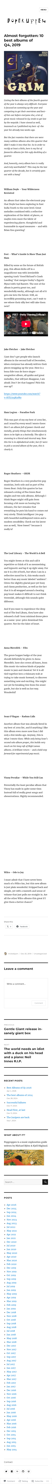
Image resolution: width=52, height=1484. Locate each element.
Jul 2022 (11, 1227)
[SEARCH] (45, 1182)
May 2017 (12, 1371)
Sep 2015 (11, 1438)
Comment (39, 1003)
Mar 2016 (12, 1423)
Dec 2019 (11, 1268)
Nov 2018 (11, 1316)
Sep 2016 (11, 1401)
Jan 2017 (11, 1386)
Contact (8, 1462)
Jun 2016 (11, 1412)
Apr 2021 (11, 1234)
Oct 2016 (11, 1397)
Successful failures (16, 1102)
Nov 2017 (11, 1349)
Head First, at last (16, 1110)
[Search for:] (23, 1182)
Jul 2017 (11, 1364)
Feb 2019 (11, 1305)
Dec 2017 (11, 1345)
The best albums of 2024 (20, 1095)
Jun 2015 (11, 1446)
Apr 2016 (11, 1420)
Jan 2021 (11, 1238)
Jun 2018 (11, 1334)
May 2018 (12, 1338)
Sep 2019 (11, 1279)
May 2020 (12, 1253)
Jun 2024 (11, 1216)
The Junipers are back (18, 1117)
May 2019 (12, 1293)
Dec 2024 (11, 1208)
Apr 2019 (11, 1297)
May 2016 (12, 1416)
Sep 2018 (11, 1323)
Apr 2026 (11, 1204)
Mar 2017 (11, 1379)
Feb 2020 (11, 1264)
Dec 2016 (11, 1390)
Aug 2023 (12, 1223)
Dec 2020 (11, 1242)
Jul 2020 (11, 1245)
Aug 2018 (11, 1327)
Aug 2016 (11, 1405)
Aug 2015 (11, 1442)
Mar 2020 (12, 1260)
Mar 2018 (11, 1342)
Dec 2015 (11, 1431)
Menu (44, 10)
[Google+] (17, 1471)
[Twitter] (6, 1471)
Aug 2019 (11, 1282)
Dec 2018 (11, 1312)
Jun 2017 (11, 1368)
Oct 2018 (11, 1319)
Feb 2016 (11, 1427)
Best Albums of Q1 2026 (19, 1087)
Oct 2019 (11, 1275)
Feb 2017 (11, 1382)
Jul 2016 (11, 1408)
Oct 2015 (11, 1434)
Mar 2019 (12, 1301)
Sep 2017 (11, 1357)
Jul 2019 (11, 1286)
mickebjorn (13, 954)
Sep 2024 (11, 1212)
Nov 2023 (12, 1219)
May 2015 (12, 1449)
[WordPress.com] (28, 1471)
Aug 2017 (11, 1360)
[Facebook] (12, 1471)
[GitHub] (23, 1471)
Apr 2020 (11, 1256)
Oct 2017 (11, 1353)
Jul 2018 (11, 1331)
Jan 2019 (11, 1308)
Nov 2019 (12, 1271)
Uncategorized (40, 954)
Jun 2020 (11, 1249)
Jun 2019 (11, 1290)
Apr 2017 (11, 1375)
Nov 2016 (12, 1394)
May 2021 (12, 1230)
